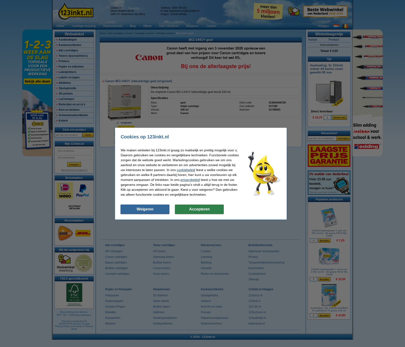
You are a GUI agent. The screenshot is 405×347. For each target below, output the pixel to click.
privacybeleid (190, 180)
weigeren (145, 209)
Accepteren (199, 209)
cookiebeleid (186, 170)
